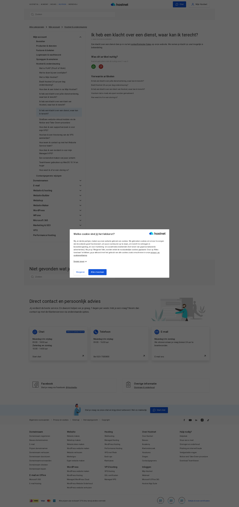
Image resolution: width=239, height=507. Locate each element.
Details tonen (79, 261)
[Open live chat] (235, 504)
